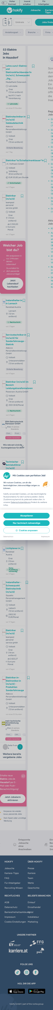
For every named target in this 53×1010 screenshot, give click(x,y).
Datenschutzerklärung (21, 502)
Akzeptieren (26, 515)
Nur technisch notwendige (26, 523)
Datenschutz (8, 537)
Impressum (45, 537)
